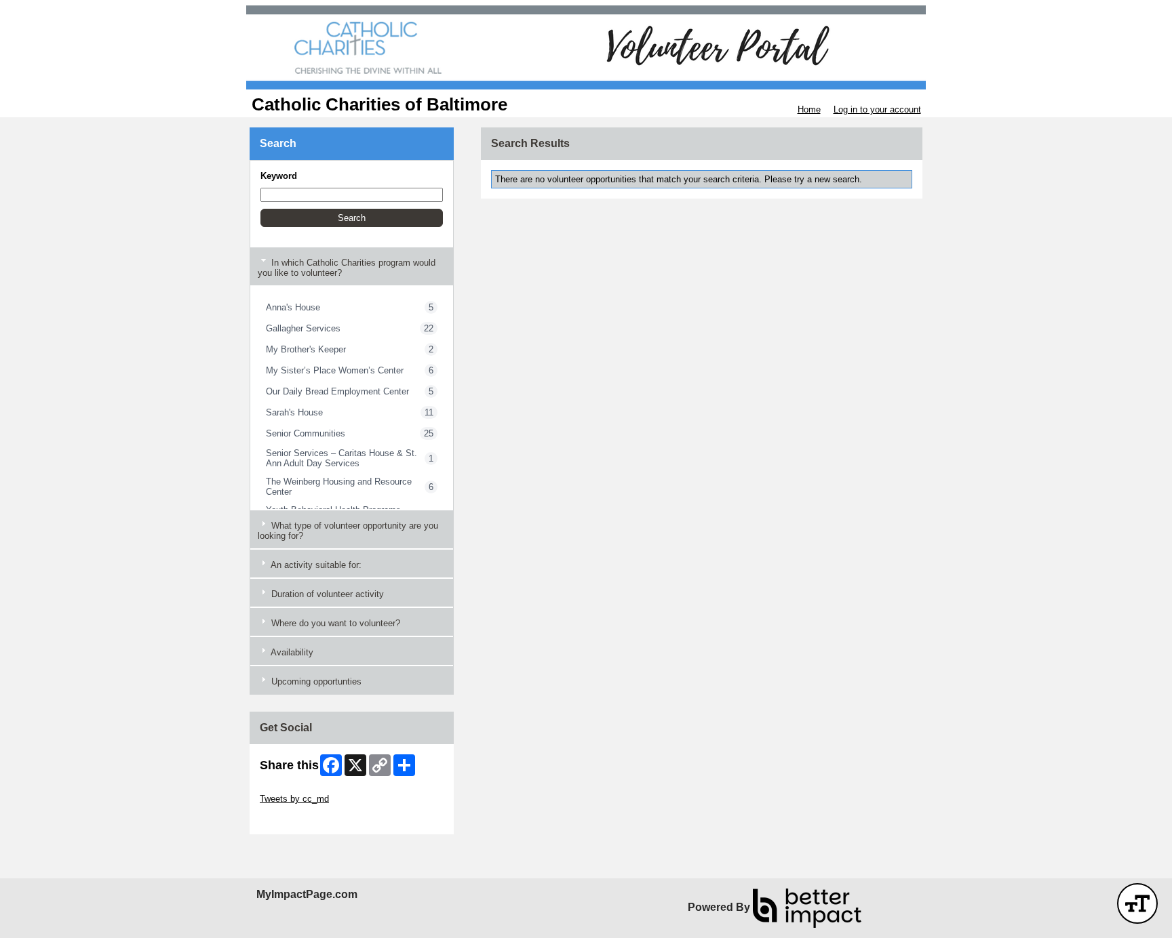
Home (809, 109)
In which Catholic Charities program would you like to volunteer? (346, 268)
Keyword (278, 176)
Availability (291, 652)
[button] (351, 218)
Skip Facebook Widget (304, 819)
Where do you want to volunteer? (334, 623)
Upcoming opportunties (315, 681)
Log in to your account (877, 109)
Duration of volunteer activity (326, 594)
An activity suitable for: (315, 565)
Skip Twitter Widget (298, 788)
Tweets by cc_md (294, 799)
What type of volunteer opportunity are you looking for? (348, 531)
